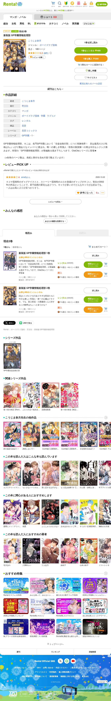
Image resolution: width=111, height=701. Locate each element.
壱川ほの (6, 565)
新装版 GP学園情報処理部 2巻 (34, 288)
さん (25, 177)
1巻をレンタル (91, 50)
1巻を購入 (91, 58)
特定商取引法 (27, 676)
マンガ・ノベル (18, 17)
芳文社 (25, 105)
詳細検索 (92, 651)
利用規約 (52, 672)
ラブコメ (51, 115)
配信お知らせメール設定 (91, 83)
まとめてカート (99, 246)
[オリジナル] (40, 23)
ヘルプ (31, 667)
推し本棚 (92, 70)
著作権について (41, 676)
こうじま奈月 (34, 40)
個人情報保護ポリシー (67, 672)
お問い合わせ (48, 667)
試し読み (95, 255)
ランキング (55, 651)
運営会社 (85, 676)
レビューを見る (54, 201)
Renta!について (20, 667)
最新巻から (17, 247)
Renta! (6, 329)
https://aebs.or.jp (25, 696)
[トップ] (10, 4)
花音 (24, 125)
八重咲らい (27, 565)
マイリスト (92, 77)
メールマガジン (91, 667)
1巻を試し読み (91, 42)
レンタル (26, 120)
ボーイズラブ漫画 (48, 44)
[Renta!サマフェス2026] (19, 4)
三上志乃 (45, 565)
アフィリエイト (41, 672)
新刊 (18, 651)
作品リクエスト (62, 667)
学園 (43, 115)
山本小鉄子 (84, 565)
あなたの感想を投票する (54, 221)
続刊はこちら (54, 88)
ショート (50, 17)
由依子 (63, 565)
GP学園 (25, 135)
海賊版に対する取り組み (69, 676)
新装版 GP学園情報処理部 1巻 (34, 253)
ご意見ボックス (76, 667)
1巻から (6, 247)
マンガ (25, 110)
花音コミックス (29, 130)
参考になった (86, 192)
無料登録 (102, 4)
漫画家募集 (53, 676)
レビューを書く (38, 57)
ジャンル (88, 23)
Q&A (39, 667)
